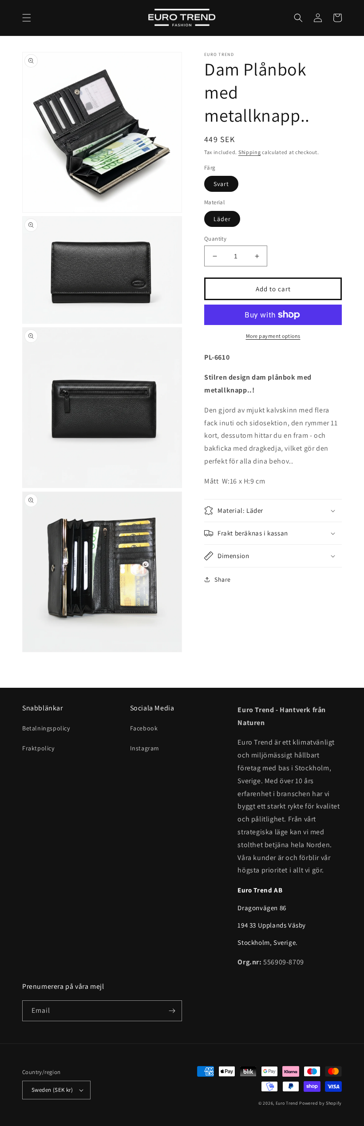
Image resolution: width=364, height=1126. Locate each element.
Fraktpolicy (38, 748)
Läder (222, 219)
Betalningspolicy (46, 728)
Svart (221, 184)
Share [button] (222, 579)
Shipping (249, 152)
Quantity (215, 238)
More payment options (273, 336)
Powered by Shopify (320, 1103)
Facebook (144, 728)
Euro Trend (287, 1103)
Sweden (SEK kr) (52, 1090)
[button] (26, 18)
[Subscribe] (172, 1010)
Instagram (144, 748)
